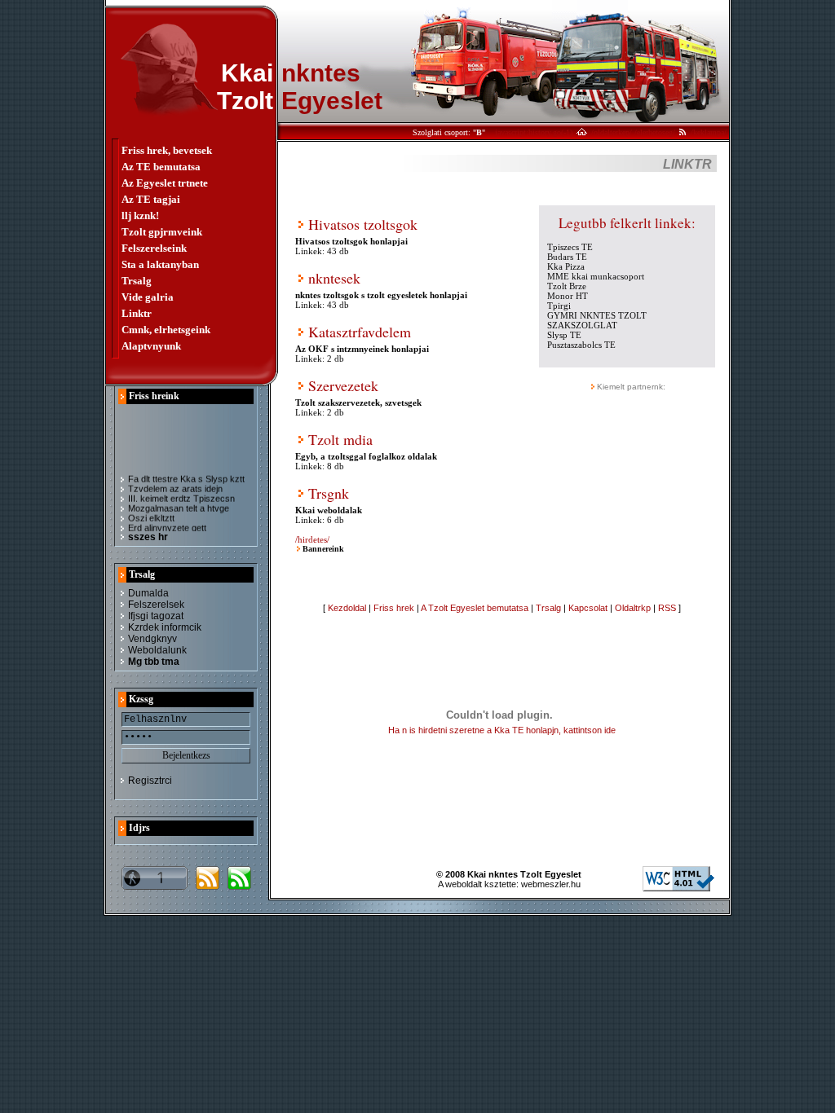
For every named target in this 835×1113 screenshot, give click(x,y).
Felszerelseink (154, 248)
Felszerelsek (156, 604)
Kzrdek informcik (164, 627)
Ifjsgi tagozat (155, 616)
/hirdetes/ (312, 539)
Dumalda (148, 593)
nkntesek (334, 278)
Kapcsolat (587, 608)
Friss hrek (393, 608)
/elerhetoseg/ (654, 132)
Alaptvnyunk (151, 346)
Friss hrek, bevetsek (166, 150)
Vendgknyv (152, 638)
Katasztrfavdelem (359, 331)
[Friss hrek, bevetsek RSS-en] (207, 885)
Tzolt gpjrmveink (161, 232)
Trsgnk (328, 493)
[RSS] (683, 132)
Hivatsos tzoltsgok (363, 224)
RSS (667, 608)
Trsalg (136, 281)
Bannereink (323, 548)
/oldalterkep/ (611, 132)
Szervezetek (343, 385)
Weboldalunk (157, 650)
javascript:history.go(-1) (533, 132)
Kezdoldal (347, 608)
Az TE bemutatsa (161, 167)
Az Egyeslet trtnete (164, 183)
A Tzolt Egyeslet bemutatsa (474, 608)
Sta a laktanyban (160, 264)
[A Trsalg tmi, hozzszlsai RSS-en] (239, 885)
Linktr (136, 313)
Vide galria (147, 297)
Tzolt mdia (340, 439)
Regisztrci (150, 780)
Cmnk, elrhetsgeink (165, 329)
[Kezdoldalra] (582, 132)
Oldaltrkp (633, 608)
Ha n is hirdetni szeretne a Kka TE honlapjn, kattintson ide (502, 730)
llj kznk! (140, 215)
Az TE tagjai (150, 199)
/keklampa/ (709, 132)
